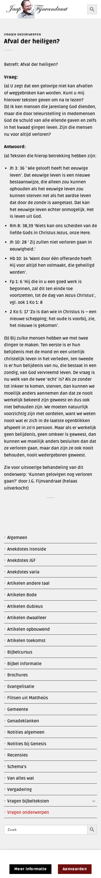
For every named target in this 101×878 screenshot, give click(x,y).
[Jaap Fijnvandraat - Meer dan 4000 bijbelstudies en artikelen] (43, 9)
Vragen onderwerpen (28, 812)
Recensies (17, 755)
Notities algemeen (25, 732)
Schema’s (16, 766)
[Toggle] (93, 801)
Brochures (17, 675)
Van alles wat (20, 778)
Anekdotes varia (23, 572)
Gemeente (17, 709)
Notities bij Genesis (26, 744)
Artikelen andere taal (28, 583)
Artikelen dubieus (25, 606)
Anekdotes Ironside (26, 549)
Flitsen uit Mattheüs (27, 698)
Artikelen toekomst (26, 640)
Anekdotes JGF (21, 560)
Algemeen (17, 537)
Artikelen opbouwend (28, 629)
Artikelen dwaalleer (26, 617)
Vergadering (19, 789)
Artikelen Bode (22, 595)
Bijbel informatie (24, 663)
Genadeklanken (23, 721)
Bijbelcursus (19, 652)
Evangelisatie (20, 686)
